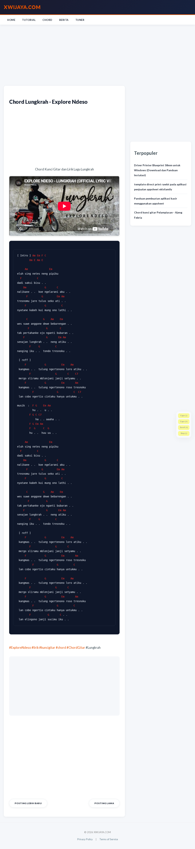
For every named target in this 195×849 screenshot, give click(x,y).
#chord (61, 648)
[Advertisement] (97, 54)
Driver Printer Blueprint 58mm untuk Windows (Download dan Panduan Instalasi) (157, 170)
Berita (64, 19)
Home (11, 19)
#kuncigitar (47, 648)
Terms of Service (108, 839)
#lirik (35, 648)
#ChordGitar (76, 648)
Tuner (80, 19)
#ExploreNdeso (20, 648)
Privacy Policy (85, 839)
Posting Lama (104, 803)
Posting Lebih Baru (28, 803)
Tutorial (29, 19)
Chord (47, 19)
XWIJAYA (22, 7)
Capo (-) (183, 416)
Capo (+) (183, 421)
